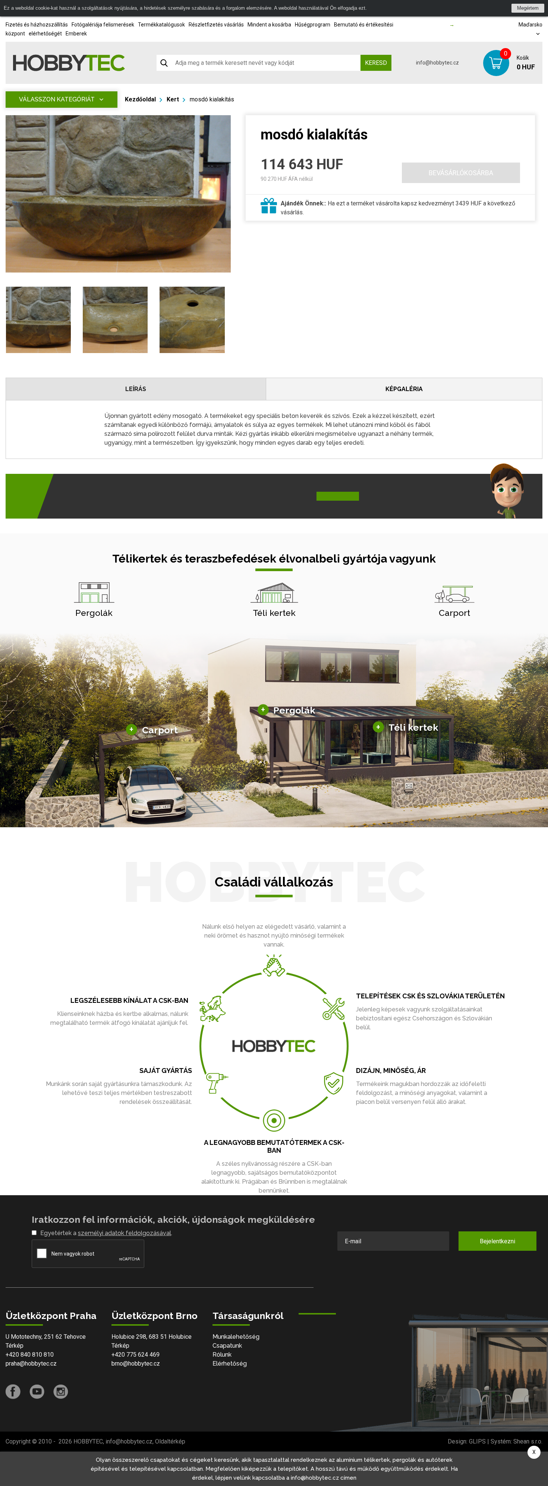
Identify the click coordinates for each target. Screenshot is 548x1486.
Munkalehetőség (235, 1336)
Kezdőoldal (140, 99)
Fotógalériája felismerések (103, 25)
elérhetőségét (45, 34)
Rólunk (222, 1354)
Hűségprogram (312, 25)
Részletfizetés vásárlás (216, 25)
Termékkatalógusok (161, 25)
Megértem (528, 8)
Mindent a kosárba (269, 25)
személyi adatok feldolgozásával (124, 1233)
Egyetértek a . (106, 1233)
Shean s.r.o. (527, 1441)
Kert (173, 99)
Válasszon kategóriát (57, 99)
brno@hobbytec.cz (135, 1363)
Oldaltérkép (170, 1441)
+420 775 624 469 (135, 1354)
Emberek (76, 34)
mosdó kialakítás (212, 99)
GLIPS (477, 1441)
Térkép (14, 1345)
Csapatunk (227, 1345)
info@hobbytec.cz (437, 63)
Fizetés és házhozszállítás (37, 25)
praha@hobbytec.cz (31, 1363)
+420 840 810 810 (30, 1354)
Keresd (376, 62)
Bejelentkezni (497, 1241)
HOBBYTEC (88, 1441)
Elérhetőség (229, 1363)
